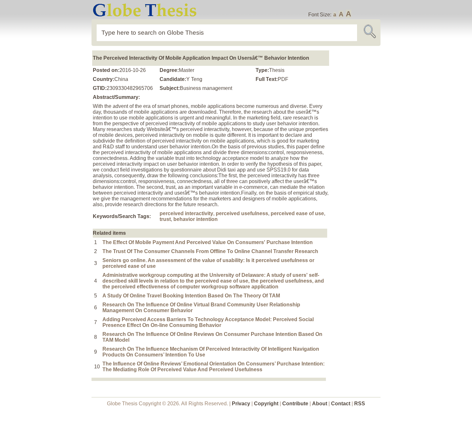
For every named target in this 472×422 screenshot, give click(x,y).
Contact (341, 403)
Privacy (241, 403)
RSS (359, 403)
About (319, 403)
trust (165, 219)
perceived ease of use (297, 213)
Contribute (295, 403)
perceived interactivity (186, 213)
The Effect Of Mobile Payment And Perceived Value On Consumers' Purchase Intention (207, 242)
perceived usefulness (242, 213)
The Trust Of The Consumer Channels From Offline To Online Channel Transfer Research (210, 251)
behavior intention (195, 219)
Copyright (266, 403)
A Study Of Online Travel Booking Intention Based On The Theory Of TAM (191, 295)
